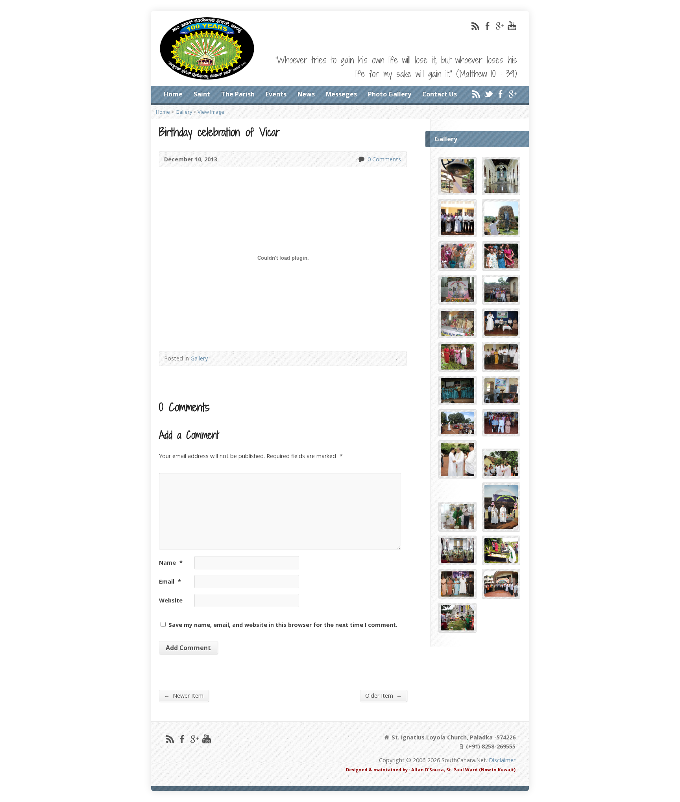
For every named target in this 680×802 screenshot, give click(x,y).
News (306, 94)
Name (171, 562)
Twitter (488, 93)
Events (276, 94)
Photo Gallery (389, 94)
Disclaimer (502, 760)
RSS (475, 25)
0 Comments (361, 159)
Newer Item (183, 695)
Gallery (184, 111)
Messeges (341, 94)
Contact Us (439, 94)
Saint (202, 94)
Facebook (487, 25)
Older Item (383, 695)
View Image (211, 111)
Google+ (499, 25)
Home (173, 94)
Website (171, 600)
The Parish (238, 94)
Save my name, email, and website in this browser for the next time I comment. (282, 624)
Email (170, 581)
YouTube (511, 25)
